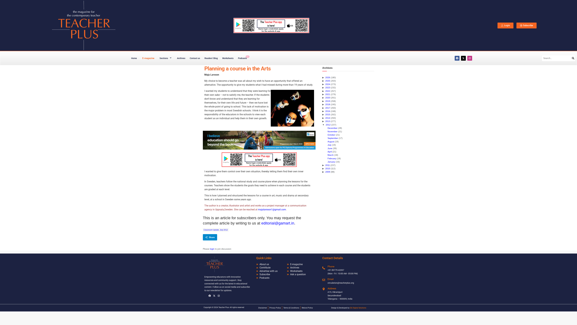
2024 (327, 84)
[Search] (573, 58)
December (332, 128)
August (331, 141)
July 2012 (224, 230)
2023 (327, 87)
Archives (181, 58)
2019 (327, 101)
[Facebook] (457, 58)
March (331, 155)
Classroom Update (211, 230)
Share (212, 237)
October (331, 135)
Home (134, 58)
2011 (327, 165)
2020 (327, 97)
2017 (327, 108)
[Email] (323, 280)
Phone (331, 266)
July (329, 145)
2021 (327, 94)
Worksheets (228, 58)
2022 (327, 91)
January (331, 162)
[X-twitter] (463, 58)
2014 (327, 118)
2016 (327, 111)
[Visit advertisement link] (259, 140)
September (333, 138)
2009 (327, 172)
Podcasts (243, 57)
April (330, 151)
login (212, 249)
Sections (164, 58)
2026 (327, 77)
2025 (327, 81)
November (332, 131)
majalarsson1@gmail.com (272, 209)
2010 (327, 168)
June (330, 148)
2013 (327, 121)
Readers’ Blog (211, 58)
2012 (328, 125)
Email (331, 279)
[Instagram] (469, 58)
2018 (327, 104)
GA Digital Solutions (358, 308)
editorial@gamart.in (277, 223)
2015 (327, 114)
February (332, 158)
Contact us (195, 58)
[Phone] (323, 268)
